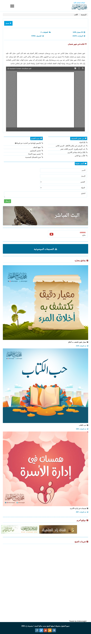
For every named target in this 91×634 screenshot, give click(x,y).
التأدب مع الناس (80, 156)
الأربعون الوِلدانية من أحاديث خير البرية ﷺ (28, 143)
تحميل (7, 23)
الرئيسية (83, 15)
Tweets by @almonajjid (77, 621)
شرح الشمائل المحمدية (33, 157)
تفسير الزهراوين (35, 150)
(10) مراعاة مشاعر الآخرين (77, 152)
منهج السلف (37, 147)
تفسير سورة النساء (34, 154)
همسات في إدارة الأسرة (78, 508)
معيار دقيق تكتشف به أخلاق (77, 342)
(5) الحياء (82, 142)
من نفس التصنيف (77, 138)
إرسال (7, 201)
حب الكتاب (82, 425)
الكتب (76, 15)
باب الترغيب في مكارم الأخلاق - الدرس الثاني (71, 146)
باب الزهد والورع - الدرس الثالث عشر (73, 149)
